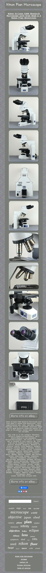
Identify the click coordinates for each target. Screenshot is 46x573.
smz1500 (36, 508)
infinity (25, 526)
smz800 (11, 508)
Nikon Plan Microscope (24, 556)
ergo (19, 508)
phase (19, 522)
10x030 (34, 527)
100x (34, 539)
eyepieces (14, 539)
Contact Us (24, 562)
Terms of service (23, 568)
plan (28, 522)
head (10, 547)
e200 (31, 548)
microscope (19, 512)
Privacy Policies (23, 565)
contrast (32, 536)
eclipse (34, 530)
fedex (24, 531)
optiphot (37, 523)
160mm (16, 536)
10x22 (17, 548)
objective (15, 517)
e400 (34, 513)
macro (24, 548)
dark (28, 540)
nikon (23, 543)
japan (27, 517)
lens (25, 535)
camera (11, 523)
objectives (14, 530)
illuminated (14, 527)
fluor (34, 544)
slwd (23, 539)
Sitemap (24, 559)
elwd (36, 517)
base (24, 508)
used (13, 544)
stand (37, 548)
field (29, 508)
